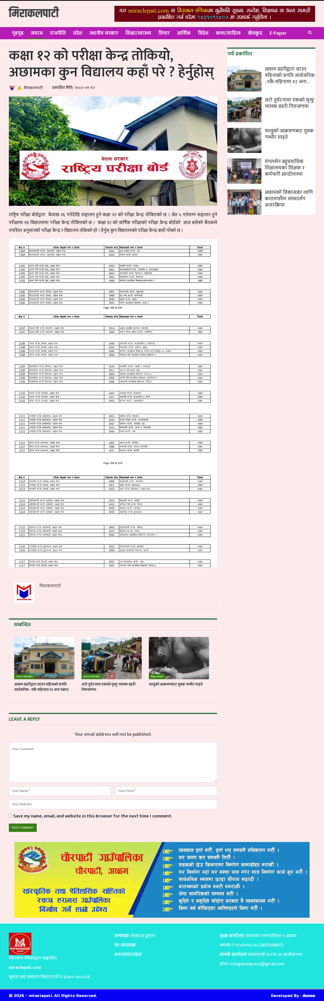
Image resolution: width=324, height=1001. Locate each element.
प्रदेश (77, 33)
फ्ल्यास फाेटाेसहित (24, 677)
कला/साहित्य (228, 33)
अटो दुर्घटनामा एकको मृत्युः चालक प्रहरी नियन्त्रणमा (289, 103)
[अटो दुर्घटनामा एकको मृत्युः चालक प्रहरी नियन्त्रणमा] (112, 658)
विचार (164, 33)
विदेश (203, 33)
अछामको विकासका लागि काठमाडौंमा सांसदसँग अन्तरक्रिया (289, 198)
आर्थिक (184, 33)
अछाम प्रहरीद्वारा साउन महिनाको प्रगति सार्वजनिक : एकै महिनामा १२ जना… (290, 75)
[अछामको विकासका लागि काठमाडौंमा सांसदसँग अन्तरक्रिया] (244, 202)
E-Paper (278, 33)
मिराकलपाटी (34, 14)
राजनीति (58, 33)
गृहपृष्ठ (18, 33)
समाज (37, 33)
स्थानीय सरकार (104, 33)
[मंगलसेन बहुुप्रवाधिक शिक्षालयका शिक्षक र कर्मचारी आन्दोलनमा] (244, 171)
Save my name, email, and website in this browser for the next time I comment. (92, 816)
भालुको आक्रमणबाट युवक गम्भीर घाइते (289, 134)
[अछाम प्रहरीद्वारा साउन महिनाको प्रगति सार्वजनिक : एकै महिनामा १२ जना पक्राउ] (44, 658)
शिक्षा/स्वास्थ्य (138, 33)
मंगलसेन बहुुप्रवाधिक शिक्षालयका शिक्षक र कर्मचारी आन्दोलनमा (285, 167)
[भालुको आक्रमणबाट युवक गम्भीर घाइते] (179, 658)
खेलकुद (255, 33)
